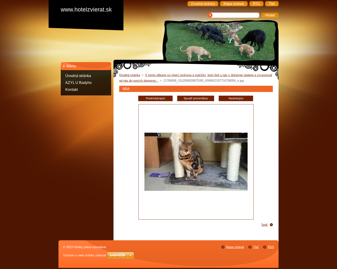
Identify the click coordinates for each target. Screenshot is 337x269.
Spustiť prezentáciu (196, 98)
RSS (271, 247)
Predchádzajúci (155, 98)
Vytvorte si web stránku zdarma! (84, 255)
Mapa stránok (235, 247)
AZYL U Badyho (78, 83)
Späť (264, 224)
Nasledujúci (236, 98)
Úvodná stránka (78, 76)
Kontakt (71, 90)
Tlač (256, 247)
